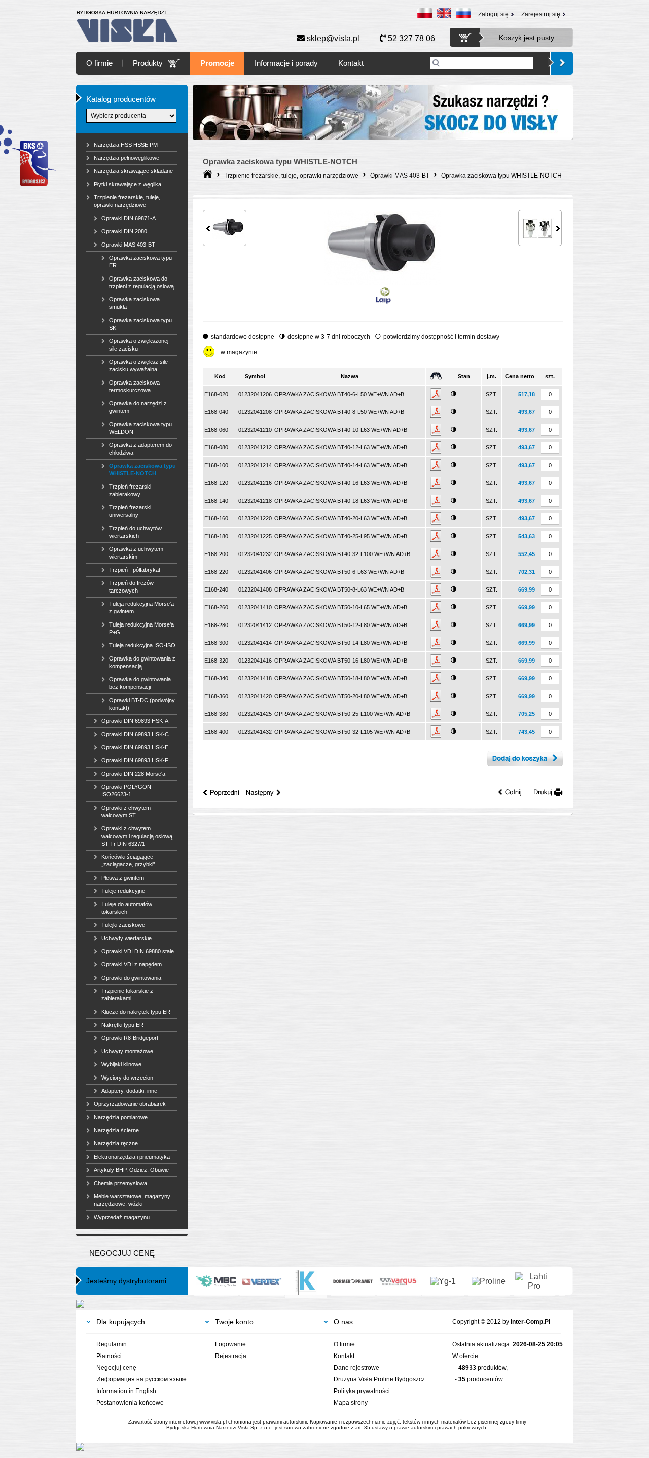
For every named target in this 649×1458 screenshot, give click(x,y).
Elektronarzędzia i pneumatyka (132, 1157)
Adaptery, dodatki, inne (129, 1091)
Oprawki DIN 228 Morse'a (133, 774)
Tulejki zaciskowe (123, 925)
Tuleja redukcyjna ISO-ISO (142, 645)
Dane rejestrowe (356, 1367)
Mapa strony (351, 1402)
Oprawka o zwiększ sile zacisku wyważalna (138, 365)
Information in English (126, 1391)
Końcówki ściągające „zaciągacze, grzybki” (128, 860)
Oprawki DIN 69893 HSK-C (135, 734)
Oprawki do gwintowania (131, 978)
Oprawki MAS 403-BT (128, 244)
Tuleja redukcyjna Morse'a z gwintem (141, 607)
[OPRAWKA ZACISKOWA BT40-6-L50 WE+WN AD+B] (382, 283)
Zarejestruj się (540, 14)
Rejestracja (230, 1356)
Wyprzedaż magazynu (122, 1217)
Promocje (217, 63)
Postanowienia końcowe (130, 1402)
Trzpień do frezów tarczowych (131, 587)
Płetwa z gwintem (122, 878)
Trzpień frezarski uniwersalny (130, 511)
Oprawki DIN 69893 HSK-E (134, 747)
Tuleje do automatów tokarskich (126, 908)
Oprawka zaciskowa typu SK (140, 324)
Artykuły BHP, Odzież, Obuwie (131, 1170)
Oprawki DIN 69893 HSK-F (134, 760)
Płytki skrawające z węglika (127, 184)
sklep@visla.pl (332, 38)
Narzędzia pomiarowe (121, 1117)
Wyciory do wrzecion (127, 1077)
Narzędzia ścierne (116, 1130)
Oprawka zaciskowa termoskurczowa (134, 386)
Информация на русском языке (141, 1379)
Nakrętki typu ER (122, 1025)
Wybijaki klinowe (121, 1064)
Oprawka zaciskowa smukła (134, 303)
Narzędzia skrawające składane (133, 171)
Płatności (109, 1356)
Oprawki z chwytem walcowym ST (126, 811)
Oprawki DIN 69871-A (128, 218)
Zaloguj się (493, 14)
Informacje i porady (286, 63)
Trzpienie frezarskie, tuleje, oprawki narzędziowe (127, 201)
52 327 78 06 (410, 38)
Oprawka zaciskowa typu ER (140, 261)
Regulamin (111, 1344)
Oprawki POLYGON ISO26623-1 (126, 790)
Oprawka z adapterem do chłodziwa (140, 449)
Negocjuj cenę (116, 1367)
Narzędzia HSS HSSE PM (126, 145)
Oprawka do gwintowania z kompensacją (142, 662)
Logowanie (230, 1344)
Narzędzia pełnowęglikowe (126, 158)
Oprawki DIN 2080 (124, 231)
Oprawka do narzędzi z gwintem (138, 407)
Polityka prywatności (362, 1391)
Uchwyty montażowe (127, 1051)
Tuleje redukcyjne (123, 891)
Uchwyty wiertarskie (126, 938)
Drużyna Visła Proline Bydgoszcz (379, 1379)
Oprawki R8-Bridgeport (129, 1038)
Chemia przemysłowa (120, 1183)
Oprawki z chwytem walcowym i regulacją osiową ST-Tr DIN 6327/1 (136, 836)
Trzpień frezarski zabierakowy (130, 490)
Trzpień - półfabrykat (134, 570)
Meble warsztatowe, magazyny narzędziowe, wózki (132, 1200)
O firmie (99, 63)
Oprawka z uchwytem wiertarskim (136, 553)
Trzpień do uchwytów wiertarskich (135, 532)
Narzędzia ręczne (116, 1143)
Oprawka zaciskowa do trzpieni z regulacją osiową (141, 282)
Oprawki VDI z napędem (131, 964)
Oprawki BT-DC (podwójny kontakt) (142, 704)
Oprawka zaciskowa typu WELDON (140, 428)
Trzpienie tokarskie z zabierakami (127, 994)
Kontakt (351, 63)
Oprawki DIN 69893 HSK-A (134, 721)
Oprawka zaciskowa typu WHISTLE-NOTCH (142, 469)
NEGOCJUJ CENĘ (122, 1252)
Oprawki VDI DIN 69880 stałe (137, 951)
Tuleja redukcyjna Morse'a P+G (141, 628)
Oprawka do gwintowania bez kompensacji (140, 683)
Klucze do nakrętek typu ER (135, 1012)
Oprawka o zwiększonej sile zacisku (138, 345)
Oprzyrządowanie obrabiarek (130, 1104)
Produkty (148, 63)
